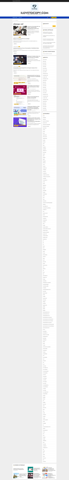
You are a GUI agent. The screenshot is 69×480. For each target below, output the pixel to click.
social (44, 412)
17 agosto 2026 (50, 471)
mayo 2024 (44, 106)
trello (44, 421)
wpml (44, 451)
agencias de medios (46, 126)
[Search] (50, 17)
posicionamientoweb (46, 327)
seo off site (44, 379)
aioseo (44, 131)
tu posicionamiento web (46, 426)
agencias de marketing (46, 124)
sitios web (44, 407)
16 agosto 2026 (22, 477)
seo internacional (45, 371)
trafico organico (45, 419)
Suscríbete (54, 17)
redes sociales (45, 348)
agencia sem (45, 122)
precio (44, 329)
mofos (44, 294)
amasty (15, 34)
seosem (44, 395)
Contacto (20, 17)
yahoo (44, 454)
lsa (43, 270)
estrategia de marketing (46, 207)
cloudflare (44, 169)
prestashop (15, 63)
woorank (44, 444)
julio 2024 (44, 103)
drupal (19, 66)
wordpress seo (23, 82)
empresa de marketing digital (47, 202)
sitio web (44, 404)
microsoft (44, 291)
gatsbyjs (44, 221)
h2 (43, 242)
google (44, 225)
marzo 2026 (45, 68)
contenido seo (45, 180)
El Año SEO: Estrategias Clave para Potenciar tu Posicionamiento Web (51, 469)
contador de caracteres (46, 176)
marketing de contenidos (47, 282)
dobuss (44, 188)
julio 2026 (44, 61)
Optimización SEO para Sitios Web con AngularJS (37, 469)
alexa (44, 133)
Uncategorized (45, 430)
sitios (44, 405)
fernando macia (45, 216)
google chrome (45, 230)
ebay (43, 199)
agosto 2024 (45, 101)
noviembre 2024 (45, 96)
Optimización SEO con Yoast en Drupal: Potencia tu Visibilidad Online (33, 76)
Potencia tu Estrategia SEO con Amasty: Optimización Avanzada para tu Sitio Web (33, 27)
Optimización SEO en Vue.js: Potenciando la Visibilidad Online (26, 48)
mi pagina (44, 287)
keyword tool (45, 265)
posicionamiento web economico (48, 320)
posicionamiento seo (46, 313)
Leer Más (29, 34)
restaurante (45, 350)
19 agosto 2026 (15, 470)
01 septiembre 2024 (34, 78)
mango (44, 279)
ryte (43, 355)
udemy (44, 428)
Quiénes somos (15, 17)
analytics (44, 147)
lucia (43, 272)
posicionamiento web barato (47, 317)
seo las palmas (45, 372)
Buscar (54, 26)
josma (44, 263)
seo (43, 362)
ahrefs (44, 129)
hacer (44, 246)
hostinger (44, 249)
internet (44, 256)
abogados (44, 117)
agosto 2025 (45, 80)
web (43, 435)
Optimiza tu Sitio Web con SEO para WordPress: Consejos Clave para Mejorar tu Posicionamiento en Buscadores (34, 119)
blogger (44, 157)
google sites (45, 239)
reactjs (44, 345)
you (43, 459)
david (44, 183)
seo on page (45, 381)
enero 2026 (44, 71)
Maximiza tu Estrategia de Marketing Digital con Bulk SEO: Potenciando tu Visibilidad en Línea (52, 475)
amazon (44, 141)
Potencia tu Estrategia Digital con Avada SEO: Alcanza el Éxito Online (23, 475)
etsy (43, 211)
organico (44, 303)
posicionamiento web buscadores (48, 319)
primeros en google (46, 334)
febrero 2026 (45, 70)
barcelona (44, 152)
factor (44, 214)
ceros (44, 164)
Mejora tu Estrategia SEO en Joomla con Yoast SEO (33, 97)
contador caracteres (46, 174)
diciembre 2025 (45, 73)
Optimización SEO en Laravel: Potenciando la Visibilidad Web (18, 469)
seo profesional (45, 386)
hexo (43, 247)
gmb (43, 223)
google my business (46, 232)
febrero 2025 (45, 90)
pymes (44, 341)
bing (43, 155)
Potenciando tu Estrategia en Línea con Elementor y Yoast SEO (33, 86)
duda (44, 195)
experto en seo (45, 213)
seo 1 (44, 364)
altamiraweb (45, 138)
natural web (45, 298)
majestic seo (45, 277)
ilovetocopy (15, 49)
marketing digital (45, 284)
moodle (44, 296)
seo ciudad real (45, 367)
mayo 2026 (44, 64)
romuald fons (45, 353)
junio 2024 (44, 104)
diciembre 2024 (45, 94)
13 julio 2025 (33, 58)
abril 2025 (44, 87)
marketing (44, 280)
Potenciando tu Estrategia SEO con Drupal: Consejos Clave (25, 67)
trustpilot (44, 423)
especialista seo (45, 206)
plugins (17, 82)
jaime (44, 258)
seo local (44, 374)
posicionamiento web (46, 315)
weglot (44, 438)
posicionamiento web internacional (48, 324)
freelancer (44, 218)
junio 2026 (44, 63)
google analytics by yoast (47, 228)
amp (43, 145)
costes (44, 181)
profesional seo (45, 336)
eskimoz (44, 204)
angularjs (44, 148)
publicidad (44, 339)
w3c (43, 433)
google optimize (45, 235)
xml (43, 452)
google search (45, 237)
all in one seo (45, 136)
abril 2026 (44, 66)
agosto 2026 (45, 59)
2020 (43, 115)
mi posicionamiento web (46, 289)
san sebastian (45, 357)
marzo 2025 (45, 89)
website (44, 437)
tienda (44, 418)
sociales (44, 416)
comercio (44, 171)
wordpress (19, 82)
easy (43, 197)
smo (43, 411)
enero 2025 (44, 92)
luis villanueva (45, 275)
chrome (44, 166)
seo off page (45, 378)
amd (43, 143)
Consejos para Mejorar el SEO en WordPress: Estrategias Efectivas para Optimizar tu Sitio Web (33, 108)
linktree (44, 268)
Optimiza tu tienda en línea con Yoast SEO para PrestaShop (33, 57)
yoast (17, 63)
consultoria (44, 173)
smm (43, 409)
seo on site (44, 383)
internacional (45, 254)
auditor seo (44, 150)
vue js (19, 46)
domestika (44, 190)
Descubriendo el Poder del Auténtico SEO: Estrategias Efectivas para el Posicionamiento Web (48, 46)
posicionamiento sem (46, 312)
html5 (44, 251)
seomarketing (45, 393)
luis (43, 273)
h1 (43, 240)
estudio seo (44, 209)
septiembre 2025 (45, 78)
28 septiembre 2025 (20, 49)
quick (44, 343)
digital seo (44, 185)
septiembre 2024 (45, 99)
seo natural (44, 376)
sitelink (44, 402)
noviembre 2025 (45, 75)
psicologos (44, 338)
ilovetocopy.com (34, 13)
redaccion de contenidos (46, 346)
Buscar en (46, 23)
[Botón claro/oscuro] (48, 17)
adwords (44, 119)
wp (43, 449)
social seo (44, 414)
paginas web (45, 305)
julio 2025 (44, 82)
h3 (43, 244)
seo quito (44, 388)
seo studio (44, 390)
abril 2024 (44, 108)
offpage (44, 301)
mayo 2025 (44, 85)
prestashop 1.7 (45, 332)
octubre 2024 (45, 97)
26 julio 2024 (33, 122)
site (43, 400)
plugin (44, 308)
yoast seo (20, 63)
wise (43, 442)
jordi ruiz (44, 261)
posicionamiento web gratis (47, 322)
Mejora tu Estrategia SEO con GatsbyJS (21, 38)
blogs (44, 159)
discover (44, 187)
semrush (44, 360)
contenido (44, 178)
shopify (44, 397)
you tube (44, 461)
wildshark (44, 440)
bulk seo (44, 162)
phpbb (44, 306)
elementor (15, 93)
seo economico (45, 369)
